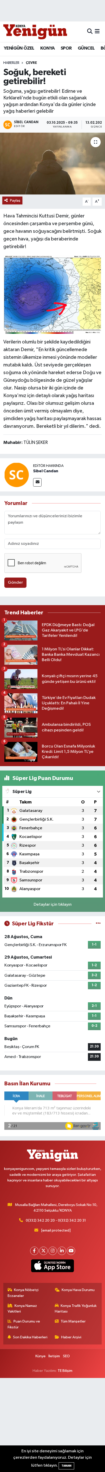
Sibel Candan (45, 471)
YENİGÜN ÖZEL (19, 48)
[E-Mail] (37, 482)
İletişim (54, 1356)
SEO (66, 1356)
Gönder (15, 582)
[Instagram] (52, 1251)
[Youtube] (71, 1251)
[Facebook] (34, 1251)
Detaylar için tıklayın (53, 904)
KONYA (47, 48)
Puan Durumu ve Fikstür (24, 1324)
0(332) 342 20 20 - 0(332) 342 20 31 (56, 1220)
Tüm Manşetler (73, 1321)
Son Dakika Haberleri (30, 1337)
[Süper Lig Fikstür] (98, 924)
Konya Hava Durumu (78, 1290)
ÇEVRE (31, 63)
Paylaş (15, 200)
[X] (43, 1251)
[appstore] (52, 1266)
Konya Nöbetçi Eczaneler (23, 1292)
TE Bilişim (65, 1371)
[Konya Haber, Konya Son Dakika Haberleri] (35, 31)
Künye (40, 1356)
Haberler (11, 63)
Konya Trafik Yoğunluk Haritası (76, 1308)
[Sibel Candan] (16, 475)
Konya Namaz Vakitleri (22, 1308)
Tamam (66, 1465)
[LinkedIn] (62, 1251)
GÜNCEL (86, 48)
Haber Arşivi (71, 1337)
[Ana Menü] (97, 31)
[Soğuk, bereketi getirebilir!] (52, 163)
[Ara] (90, 31)
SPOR (66, 48)
